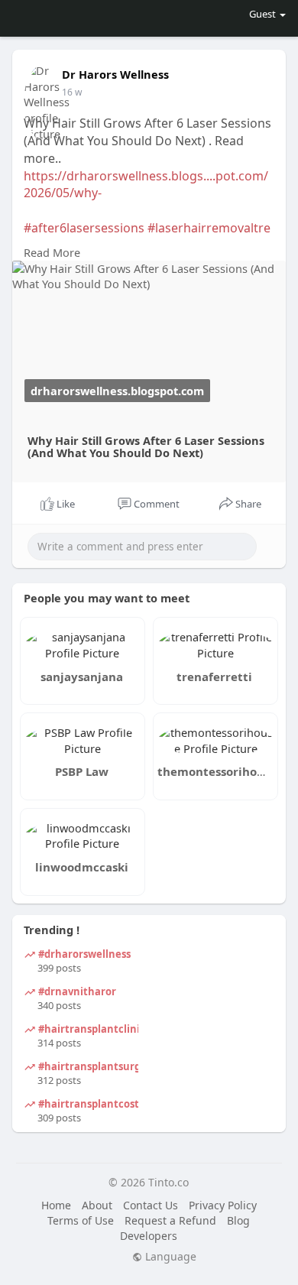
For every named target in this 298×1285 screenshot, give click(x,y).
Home (56, 1205)
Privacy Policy (223, 1205)
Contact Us (150, 1205)
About (97, 1205)
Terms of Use (80, 1220)
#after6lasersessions (85, 227)
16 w (72, 92)
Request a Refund (170, 1220)
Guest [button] (262, 14)
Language (169, 1256)
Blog (238, 1220)
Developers (148, 1235)
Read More (52, 252)
